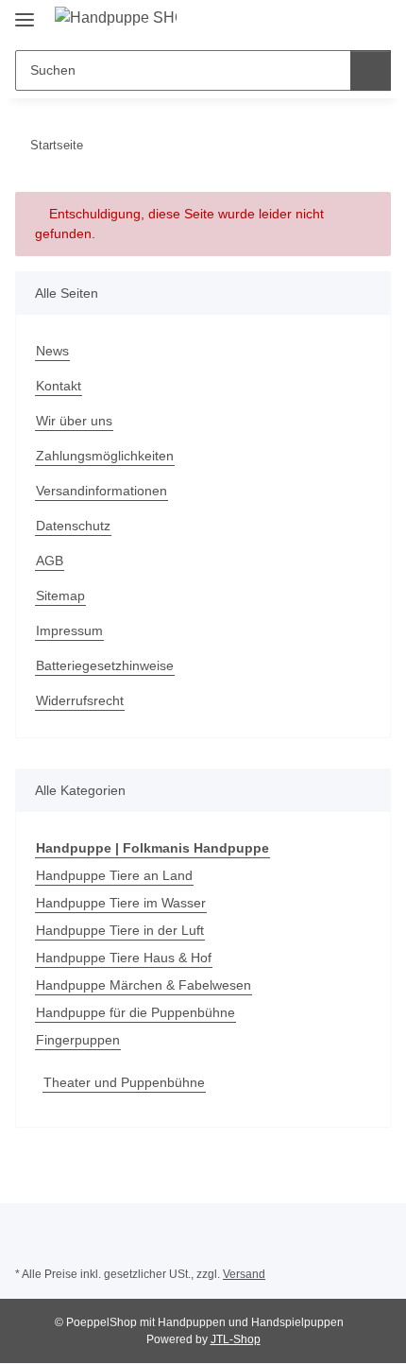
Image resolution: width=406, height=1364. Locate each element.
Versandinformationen (101, 490)
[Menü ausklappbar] (24, 12)
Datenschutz (73, 525)
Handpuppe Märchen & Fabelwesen (143, 985)
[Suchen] (370, 70)
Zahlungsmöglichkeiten (105, 455)
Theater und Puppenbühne (124, 1082)
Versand (244, 1274)
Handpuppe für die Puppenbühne (135, 1012)
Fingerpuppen (78, 1039)
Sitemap (60, 595)
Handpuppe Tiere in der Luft (120, 930)
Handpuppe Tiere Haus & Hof (123, 957)
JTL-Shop (236, 1339)
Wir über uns (74, 420)
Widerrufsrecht (80, 700)
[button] (316, 21)
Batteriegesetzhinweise (105, 665)
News (52, 350)
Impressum (69, 630)
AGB (49, 560)
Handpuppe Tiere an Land (114, 875)
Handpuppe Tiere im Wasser (121, 902)
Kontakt (58, 385)
